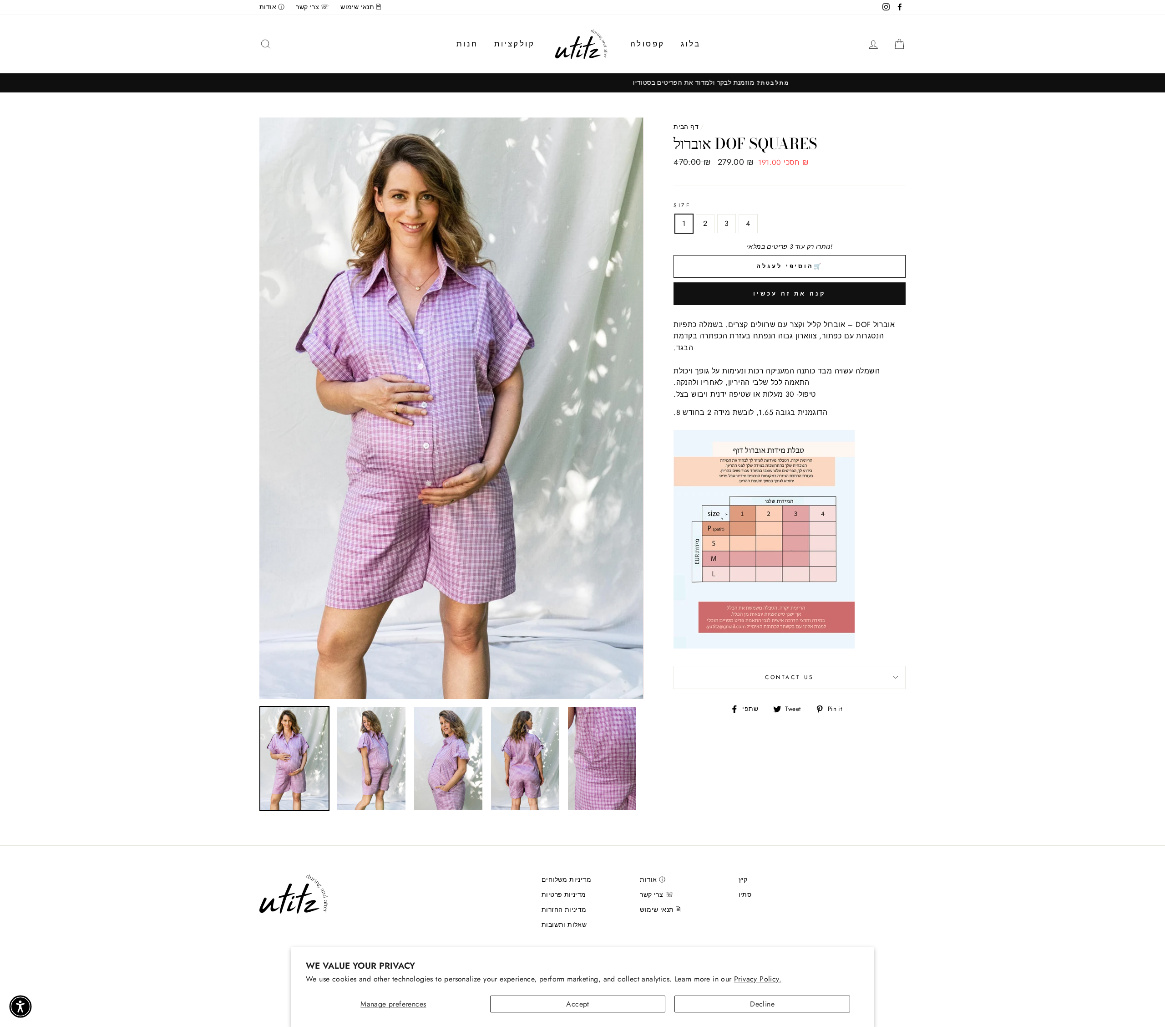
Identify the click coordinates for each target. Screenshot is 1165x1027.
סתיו (745, 894)
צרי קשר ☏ (312, 6)
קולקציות (514, 43)
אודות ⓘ (272, 6)
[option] (582, 83)
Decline (762, 1004)
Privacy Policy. (757, 979)
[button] (20, 1006)
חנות (467, 43)
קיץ (743, 879)
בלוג (691, 43)
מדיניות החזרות (564, 909)
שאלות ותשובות (564, 924)
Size (682, 205)
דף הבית (686, 126)
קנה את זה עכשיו (789, 293)
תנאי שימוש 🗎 (360, 6)
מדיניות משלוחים (566, 879)
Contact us (789, 677)
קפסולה (647, 43)
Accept (577, 1004)
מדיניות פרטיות (564, 894)
